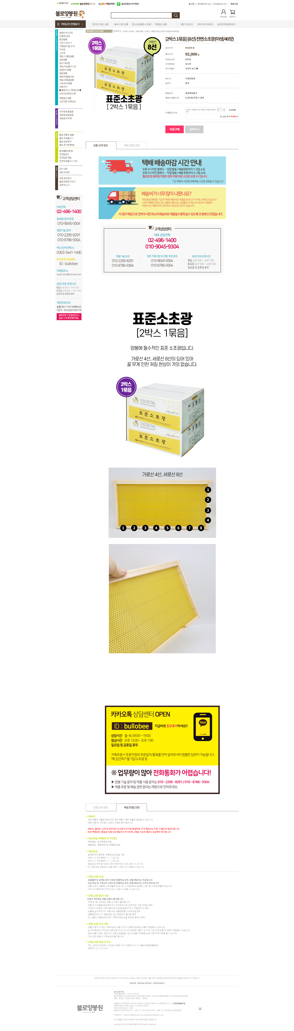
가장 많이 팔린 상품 (100, 24)
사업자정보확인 (159, 983)
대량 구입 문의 (186, 24)
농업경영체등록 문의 (226, 24)
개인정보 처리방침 (144, 983)
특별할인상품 (161, 24)
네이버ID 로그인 (203, 3)
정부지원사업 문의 (205, 24)
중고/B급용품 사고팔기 (142, 24)
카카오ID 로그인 (219, 3)
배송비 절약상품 (121, 24)
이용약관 (132, 983)
